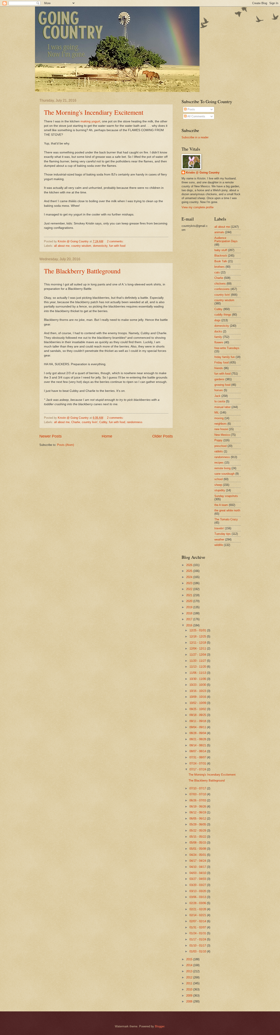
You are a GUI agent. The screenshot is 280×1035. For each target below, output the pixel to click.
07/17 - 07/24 (198, 769)
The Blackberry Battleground (82, 270)
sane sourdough (224, 473)
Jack (217, 396)
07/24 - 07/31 (198, 763)
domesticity (100, 245)
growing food (222, 384)
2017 (189, 619)
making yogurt (90, 121)
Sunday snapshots (226, 496)
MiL (216, 412)
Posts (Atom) (65, 444)
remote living (222, 468)
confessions (222, 289)
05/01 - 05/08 (198, 848)
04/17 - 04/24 (198, 860)
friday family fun (224, 357)
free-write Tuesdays (226, 348)
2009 (189, 995)
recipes (219, 462)
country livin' (90, 422)
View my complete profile (198, 207)
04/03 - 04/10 (198, 873)
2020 (189, 601)
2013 (189, 971)
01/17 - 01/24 (198, 939)
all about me (62, 245)
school (218, 479)
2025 (189, 571)
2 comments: (115, 241)
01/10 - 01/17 (198, 945)
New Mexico (222, 434)
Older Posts (162, 436)
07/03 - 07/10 (198, 794)
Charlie (75, 422)
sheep (218, 484)
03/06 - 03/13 (198, 897)
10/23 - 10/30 (198, 684)
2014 (189, 965)
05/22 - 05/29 (198, 830)
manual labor (222, 407)
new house (221, 429)
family (218, 337)
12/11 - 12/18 (198, 642)
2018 (189, 613)
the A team (221, 505)
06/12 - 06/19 (198, 812)
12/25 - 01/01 (198, 630)
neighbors (220, 423)
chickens (220, 283)
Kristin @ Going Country (202, 172)
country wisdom (81, 245)
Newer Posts (50, 436)
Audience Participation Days (226, 239)
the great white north (227, 510)
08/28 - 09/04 (198, 733)
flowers (218, 342)
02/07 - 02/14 (198, 921)
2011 (189, 983)
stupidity (219, 490)
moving (219, 418)
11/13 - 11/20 (198, 666)
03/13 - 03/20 (198, 891)
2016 (189, 625)
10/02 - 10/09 (198, 703)
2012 (189, 977)
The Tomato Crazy (226, 519)
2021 (189, 595)
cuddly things (222, 314)
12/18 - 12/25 (198, 636)
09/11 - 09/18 (198, 721)
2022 (189, 589)
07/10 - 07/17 (198, 788)
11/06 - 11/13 (198, 672)
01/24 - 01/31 (198, 933)
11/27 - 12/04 (198, 654)
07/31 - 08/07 (198, 757)
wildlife (218, 545)
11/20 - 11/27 (198, 660)
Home (107, 436)
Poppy (218, 440)
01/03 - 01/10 (198, 951)
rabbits (218, 451)
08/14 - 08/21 (198, 745)
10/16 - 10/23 (198, 691)
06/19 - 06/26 (198, 806)
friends (218, 368)
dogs (217, 320)
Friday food (221, 362)
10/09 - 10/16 (198, 696)
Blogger (159, 1026)
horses (218, 390)
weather (219, 539)
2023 (189, 583)
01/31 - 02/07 (198, 927)
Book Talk (220, 261)
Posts (191, 109)
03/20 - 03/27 (198, 885)
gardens (219, 379)
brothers (219, 266)
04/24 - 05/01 (198, 854)
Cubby (103, 422)
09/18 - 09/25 (198, 715)
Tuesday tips (222, 533)
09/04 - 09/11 (198, 727)
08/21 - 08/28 (198, 739)
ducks (218, 331)
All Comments (196, 116)
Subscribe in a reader (195, 137)
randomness (134, 422)
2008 (189, 1001)
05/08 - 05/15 (198, 842)
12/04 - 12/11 (198, 648)
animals (219, 232)
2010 (189, 989)
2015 (189, 959)
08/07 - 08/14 (198, 751)
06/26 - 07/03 (198, 800)
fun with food (117, 245)
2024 (189, 577)
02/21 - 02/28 (198, 909)
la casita (219, 401)
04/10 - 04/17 (198, 866)
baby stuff (220, 250)
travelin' (219, 528)
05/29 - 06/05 (198, 824)
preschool (220, 446)
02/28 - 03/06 (198, 903)
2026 (189, 565)
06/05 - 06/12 (198, 818)
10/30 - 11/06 (198, 679)
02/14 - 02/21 (198, 915)
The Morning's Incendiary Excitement (93, 112)
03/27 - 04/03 (198, 878)
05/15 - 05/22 (198, 836)
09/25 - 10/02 (198, 709)
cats (217, 272)
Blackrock (220, 255)
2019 (189, 607)
